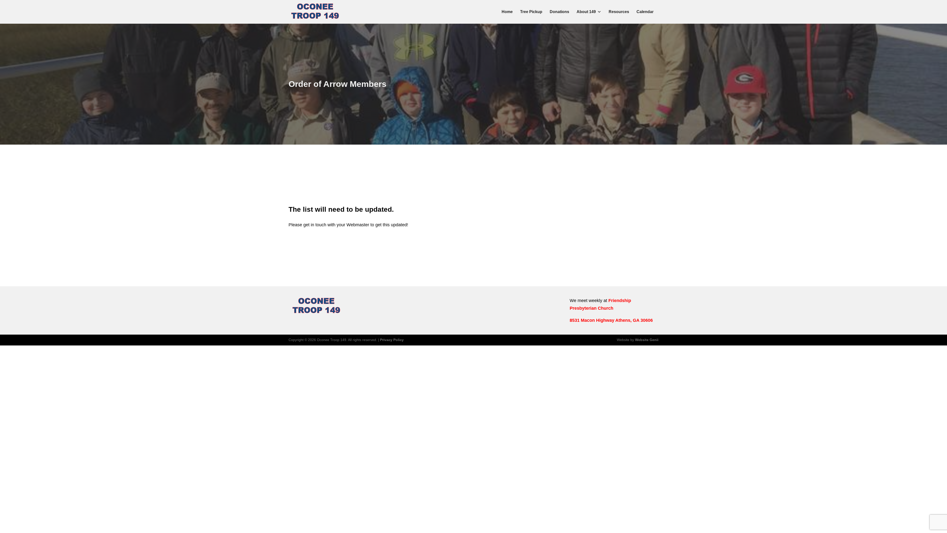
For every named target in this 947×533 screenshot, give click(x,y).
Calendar (645, 12)
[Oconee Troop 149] (315, 11)
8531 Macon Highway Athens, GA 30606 (611, 320)
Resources (619, 12)
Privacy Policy (392, 340)
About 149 (586, 12)
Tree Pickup (531, 12)
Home (507, 12)
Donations (559, 12)
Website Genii (646, 340)
